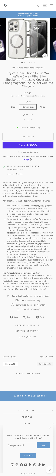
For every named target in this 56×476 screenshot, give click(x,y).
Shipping (24, 96)
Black (13, 107)
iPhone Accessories (35, 67)
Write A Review (9, 356)
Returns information (28, 331)
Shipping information (28, 325)
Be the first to (28, 373)
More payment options (28, 152)
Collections (22, 67)
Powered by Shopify (28, 474)
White (42, 107)
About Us (27, 417)
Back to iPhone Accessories (30, 396)
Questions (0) (45, 364)
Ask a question (28, 337)
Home (14, 67)
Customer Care (27, 410)
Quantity (28, 115)
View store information (15, 174)
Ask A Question (46, 356)
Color (28, 102)
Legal (27, 424)
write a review (34, 373)
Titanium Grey (28, 107)
